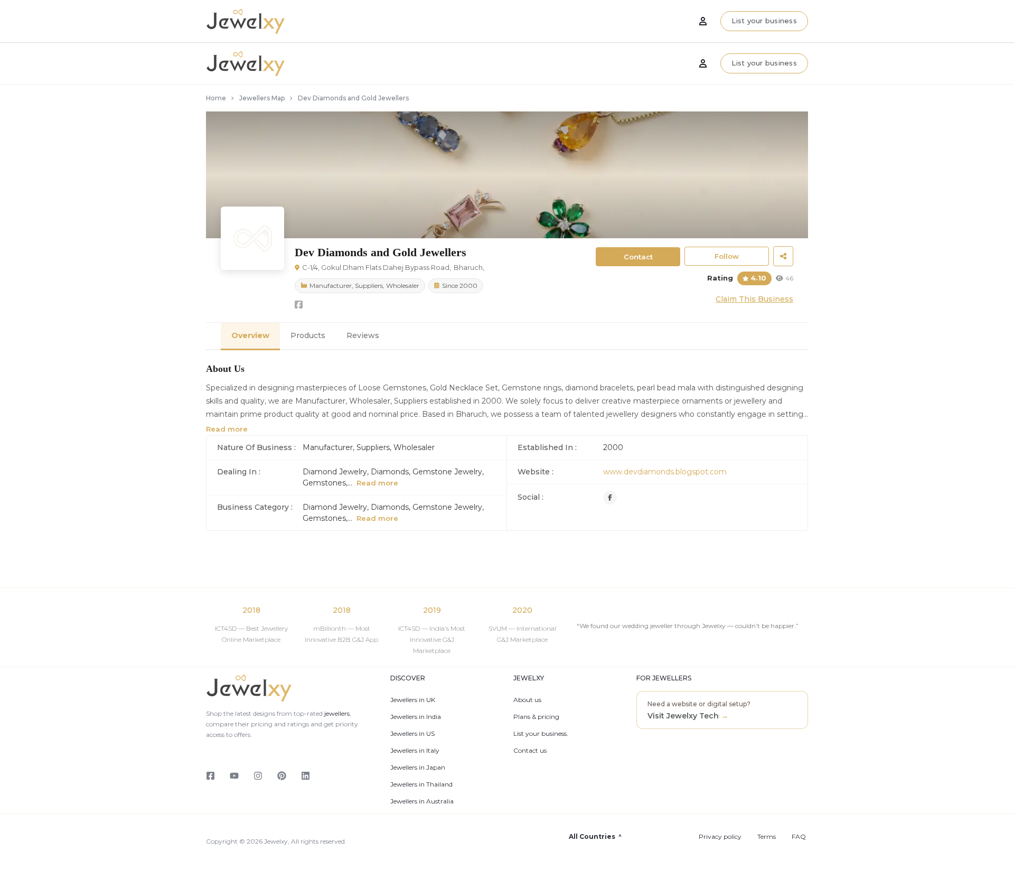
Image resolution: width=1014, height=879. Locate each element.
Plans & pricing (536, 717)
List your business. (540, 733)
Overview (250, 335)
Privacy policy (720, 836)
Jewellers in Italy (414, 750)
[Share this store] (783, 256)
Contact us (530, 750)
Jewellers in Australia (422, 801)
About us (527, 700)
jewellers (336, 713)
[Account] (703, 63)
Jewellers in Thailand (421, 784)
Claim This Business (754, 299)
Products (307, 335)
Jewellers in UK (412, 700)
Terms (766, 836)
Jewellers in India (415, 717)
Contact (638, 257)
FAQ (799, 836)
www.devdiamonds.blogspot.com (665, 471)
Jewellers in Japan (417, 767)
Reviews (362, 335)
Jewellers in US (412, 733)
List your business (764, 63)
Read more (227, 429)
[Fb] (610, 497)
